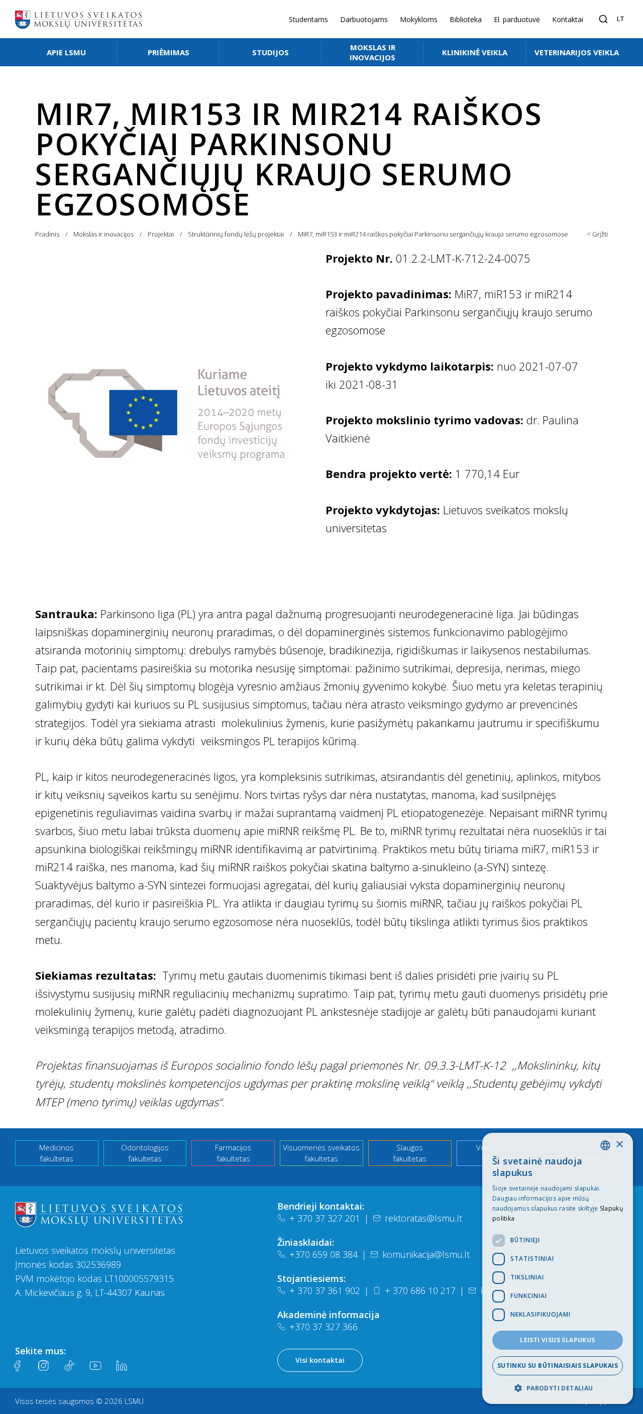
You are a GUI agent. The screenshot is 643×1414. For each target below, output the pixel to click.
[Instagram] (43, 1366)
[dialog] (557, 1268)
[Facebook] (17, 1366)
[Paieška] (603, 19)
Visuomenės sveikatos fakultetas (321, 1153)
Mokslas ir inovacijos (372, 52)
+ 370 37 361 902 (324, 1290)
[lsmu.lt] (78, 19)
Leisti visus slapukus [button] (557, 1340)
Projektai (161, 234)
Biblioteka (466, 19)
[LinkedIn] (122, 1366)
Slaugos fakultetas (409, 1153)
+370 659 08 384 (323, 1254)
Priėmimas (168, 52)
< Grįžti (597, 234)
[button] (557, 1388)
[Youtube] (95, 1366)
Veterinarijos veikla (576, 52)
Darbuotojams (364, 19)
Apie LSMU (66, 52)
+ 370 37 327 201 (324, 1218)
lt (620, 18)
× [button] (619, 1144)
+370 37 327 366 (323, 1327)
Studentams (308, 19)
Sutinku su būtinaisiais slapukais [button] (557, 1365)
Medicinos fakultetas (56, 1153)
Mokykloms (419, 19)
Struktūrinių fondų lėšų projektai (236, 234)
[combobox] (605, 1145)
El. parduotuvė (517, 19)
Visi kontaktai (320, 1360)
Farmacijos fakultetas (233, 1153)
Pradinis (47, 234)
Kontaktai (567, 19)
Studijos (270, 52)
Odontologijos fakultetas (145, 1153)
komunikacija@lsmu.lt (426, 1254)
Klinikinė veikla (474, 52)
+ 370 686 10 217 (420, 1290)
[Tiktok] (69, 1366)
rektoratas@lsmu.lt (423, 1218)
